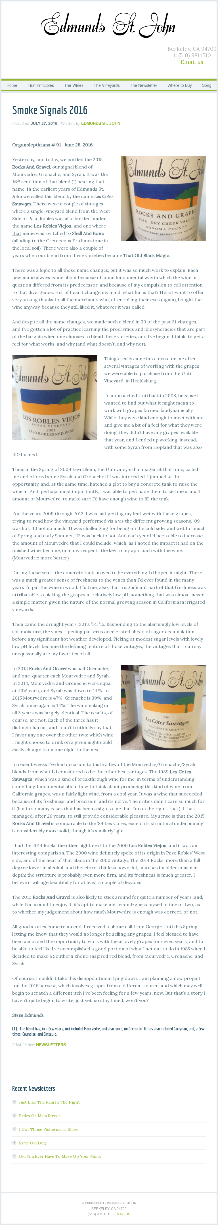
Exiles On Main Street (39, 1115)
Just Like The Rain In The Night (49, 1102)
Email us (192, 61)
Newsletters (51, 1044)
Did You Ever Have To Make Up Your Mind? (60, 1156)
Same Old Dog (32, 1143)
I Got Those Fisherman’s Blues (48, 1129)
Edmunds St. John (109, 24)
